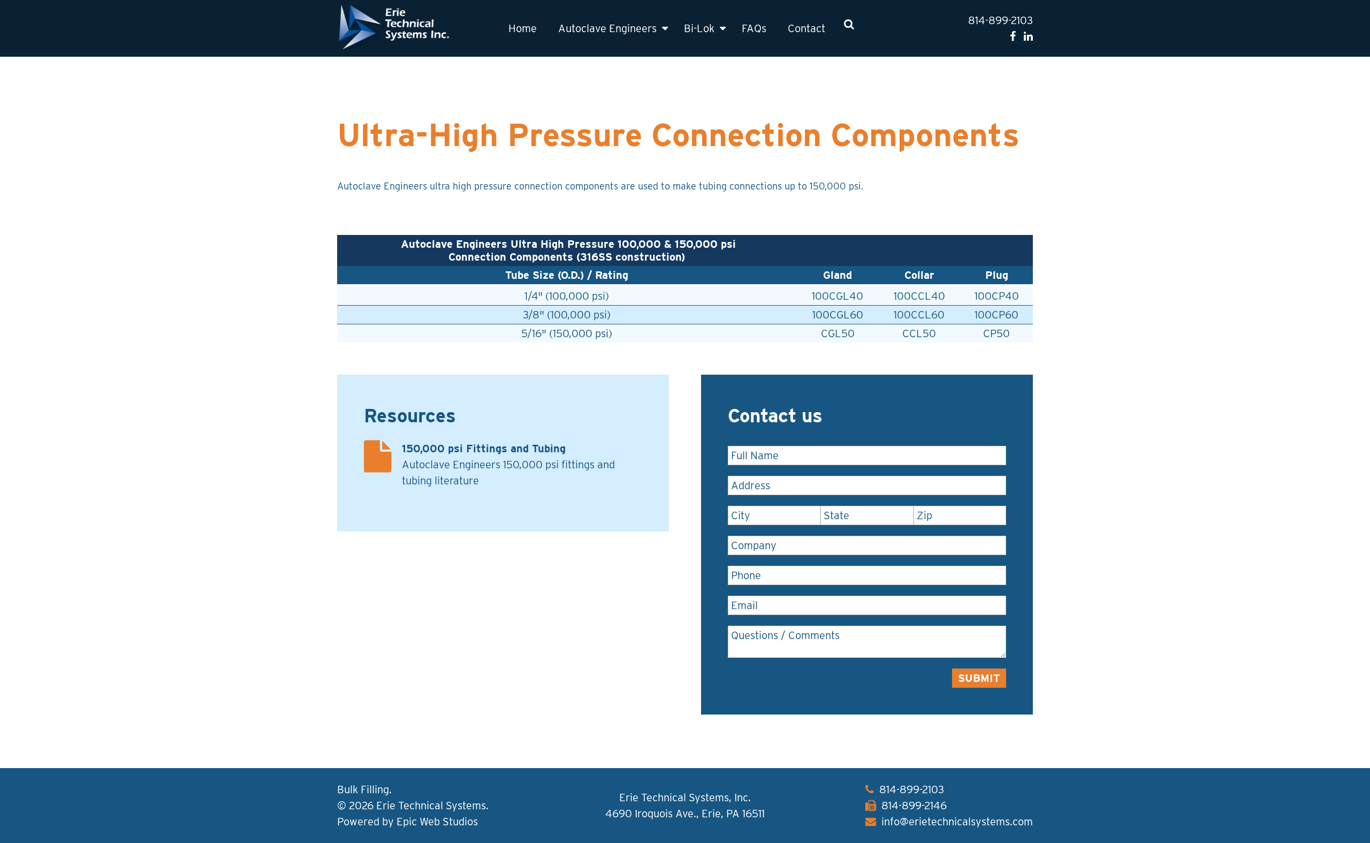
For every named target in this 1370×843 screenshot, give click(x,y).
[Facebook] (1013, 36)
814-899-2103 (1000, 20)
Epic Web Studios (437, 821)
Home (522, 28)
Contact (806, 28)
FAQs (754, 28)
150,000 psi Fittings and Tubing (484, 448)
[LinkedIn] (1028, 36)
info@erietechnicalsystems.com (957, 821)
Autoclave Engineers (607, 28)
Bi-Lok (699, 28)
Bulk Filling (363, 789)
